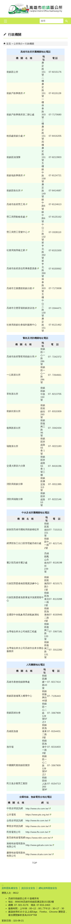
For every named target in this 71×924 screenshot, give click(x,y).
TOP (34, 862)
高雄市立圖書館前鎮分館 (19, 288)
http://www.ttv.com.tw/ (37, 820)
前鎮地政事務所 (15, 175)
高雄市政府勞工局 (16, 204)
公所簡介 (18, 43)
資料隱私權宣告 (10, 888)
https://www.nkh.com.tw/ (38, 837)
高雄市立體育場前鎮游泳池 (20, 308)
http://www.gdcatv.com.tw (39, 845)
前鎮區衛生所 (13, 190)
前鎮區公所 (35, 8)
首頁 (8, 43)
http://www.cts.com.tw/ (37, 826)
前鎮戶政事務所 (15, 93)
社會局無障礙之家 (16, 250)
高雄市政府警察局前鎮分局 (20, 356)
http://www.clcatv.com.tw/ (39, 854)
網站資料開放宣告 (48, 888)
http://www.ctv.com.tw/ (37, 808)
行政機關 (29, 43)
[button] (66, 20)
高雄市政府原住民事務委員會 (22, 268)
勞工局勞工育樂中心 (17, 232)
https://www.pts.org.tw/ (37, 814)
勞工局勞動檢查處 (16, 216)
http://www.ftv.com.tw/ (37, 832)
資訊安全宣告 (28, 888)
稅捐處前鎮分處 (15, 136)
